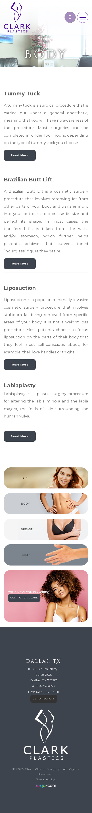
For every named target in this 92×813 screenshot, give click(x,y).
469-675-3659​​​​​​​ (43, 686)
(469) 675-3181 (47, 692)
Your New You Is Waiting (28, 592)
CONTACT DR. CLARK (24, 597)
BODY (25, 503)
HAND (25, 555)
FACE (24, 478)
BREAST (26, 529)
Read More (20, 155)
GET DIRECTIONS (44, 698)
